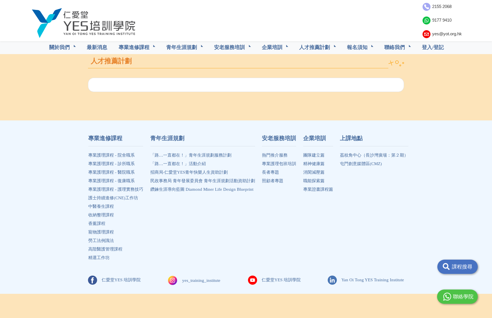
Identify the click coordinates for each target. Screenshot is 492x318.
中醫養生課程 (101, 206)
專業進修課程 (135, 47)
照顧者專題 (272, 181)
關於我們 (60, 47)
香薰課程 (96, 223)
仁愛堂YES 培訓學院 (121, 280)
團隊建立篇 (314, 155)
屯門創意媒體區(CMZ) (361, 163)
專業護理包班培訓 (279, 163)
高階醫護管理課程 (105, 249)
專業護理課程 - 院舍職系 (111, 155)
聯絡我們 (395, 47)
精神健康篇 (314, 163)
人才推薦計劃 (315, 47)
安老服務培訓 (230, 47)
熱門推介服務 (275, 155)
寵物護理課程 (101, 232)
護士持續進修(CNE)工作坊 (113, 198)
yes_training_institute (201, 280)
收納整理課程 (101, 215)
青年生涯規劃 (182, 47)
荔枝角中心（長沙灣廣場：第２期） (374, 155)
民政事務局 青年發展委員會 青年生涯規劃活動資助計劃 (202, 181)
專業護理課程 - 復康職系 (111, 181)
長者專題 (270, 172)
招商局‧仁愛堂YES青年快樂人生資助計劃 (189, 172)
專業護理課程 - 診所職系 (111, 163)
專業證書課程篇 (318, 189)
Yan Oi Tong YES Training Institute (372, 280)
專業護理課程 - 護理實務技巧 (115, 189)
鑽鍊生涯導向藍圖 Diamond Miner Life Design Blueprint (201, 189)
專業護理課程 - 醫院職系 (111, 172)
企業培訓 (273, 47)
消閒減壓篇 (314, 172)
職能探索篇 (314, 181)
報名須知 (358, 47)
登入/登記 (433, 47)
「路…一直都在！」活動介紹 (178, 163)
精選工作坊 (99, 257)
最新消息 (97, 47)
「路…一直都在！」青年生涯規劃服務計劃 (190, 155)
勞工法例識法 (101, 240)
